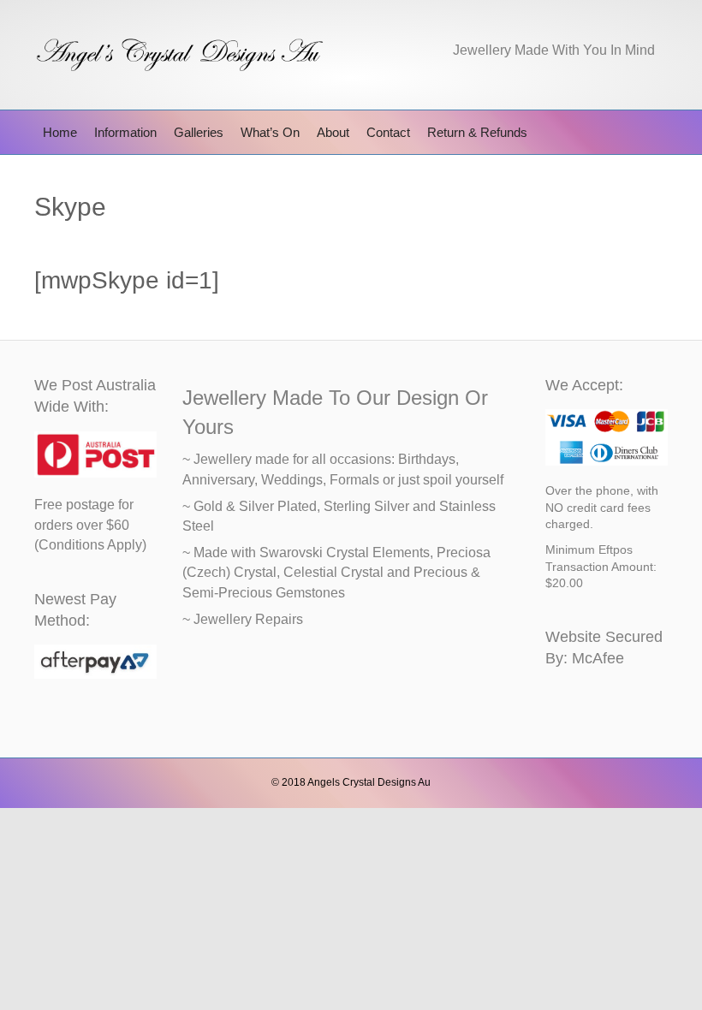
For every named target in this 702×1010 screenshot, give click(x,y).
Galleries (198, 132)
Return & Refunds (477, 132)
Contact (388, 132)
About (333, 132)
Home (60, 132)
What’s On (270, 132)
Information (125, 132)
